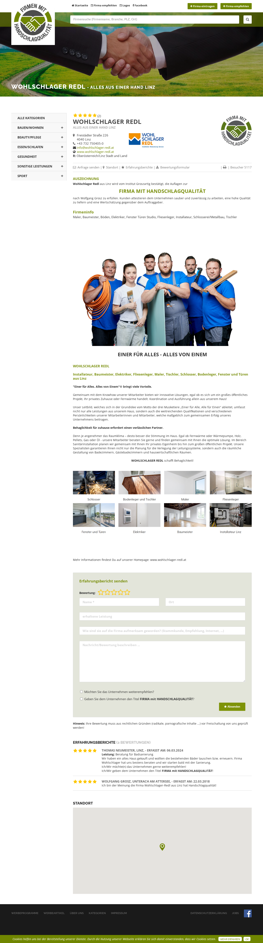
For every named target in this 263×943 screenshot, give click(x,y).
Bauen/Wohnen (30, 128)
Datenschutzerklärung (208, 913)
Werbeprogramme (24, 913)
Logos (126, 5)
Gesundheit (27, 156)
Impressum (119, 913)
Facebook (140, 5)
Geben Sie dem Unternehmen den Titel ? (138, 699)
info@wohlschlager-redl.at (95, 147)
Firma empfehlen (105, 5)
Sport (22, 176)
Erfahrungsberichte (139, 167)
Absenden (233, 706)
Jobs (235, 913)
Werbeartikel (54, 913)
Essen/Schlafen (30, 147)
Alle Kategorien (31, 118)
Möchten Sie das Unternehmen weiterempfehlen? (118, 692)
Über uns (77, 913)
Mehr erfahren (230, 939)
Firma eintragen (203, 6)
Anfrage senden (88, 167)
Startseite (81, 5)
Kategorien (97, 913)
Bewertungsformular (174, 167)
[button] (162, 847)
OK (247, 939)
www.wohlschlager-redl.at (95, 152)
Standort (111, 167)
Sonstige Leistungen (34, 166)
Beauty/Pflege (29, 137)
